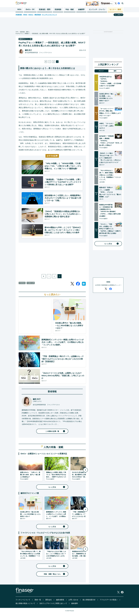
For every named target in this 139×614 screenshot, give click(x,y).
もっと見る (52, 487)
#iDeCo (30, 14)
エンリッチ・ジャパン (97, 9)
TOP (17, 32)
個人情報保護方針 (89, 600)
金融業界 (81, 9)
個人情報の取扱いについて (25, 603)
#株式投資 (37, 14)
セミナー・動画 (115, 9)
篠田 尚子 (28, 50)
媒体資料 (74, 603)
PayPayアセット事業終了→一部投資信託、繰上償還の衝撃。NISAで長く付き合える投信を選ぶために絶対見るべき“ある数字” (50, 33)
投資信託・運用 (44, 9)
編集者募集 (60, 600)
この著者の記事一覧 (52, 431)
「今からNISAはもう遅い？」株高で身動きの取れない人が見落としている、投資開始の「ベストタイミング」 (110, 175)
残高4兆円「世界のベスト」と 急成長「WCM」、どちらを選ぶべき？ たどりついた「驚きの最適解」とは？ (110, 192)
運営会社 (48, 600)
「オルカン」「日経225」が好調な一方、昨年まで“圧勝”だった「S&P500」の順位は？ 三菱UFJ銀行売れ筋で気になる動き (110, 228)
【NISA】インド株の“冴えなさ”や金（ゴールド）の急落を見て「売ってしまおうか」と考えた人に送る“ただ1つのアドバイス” (110, 157)
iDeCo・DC (30, 9)
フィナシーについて (23, 600)
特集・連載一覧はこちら (52, 574)
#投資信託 (19, 14)
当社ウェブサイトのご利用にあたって (53, 603)
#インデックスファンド (49, 14)
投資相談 (58, 9)
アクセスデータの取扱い (109, 600)
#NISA (25, 14)
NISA (19, 9)
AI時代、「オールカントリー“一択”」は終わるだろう (106, 126)
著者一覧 (37, 600)
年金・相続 (70, 9)
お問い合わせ (73, 600)
